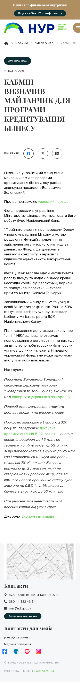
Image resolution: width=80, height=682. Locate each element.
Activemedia (45, 671)
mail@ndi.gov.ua (20, 608)
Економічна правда (38, 516)
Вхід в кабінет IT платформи (38, 13)
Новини (21, 43)
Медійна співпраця (17, 644)
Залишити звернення (22, 616)
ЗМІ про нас (44, 43)
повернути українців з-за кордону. (41, 397)
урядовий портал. (53, 201)
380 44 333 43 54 (22, 602)
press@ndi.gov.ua (16, 637)
